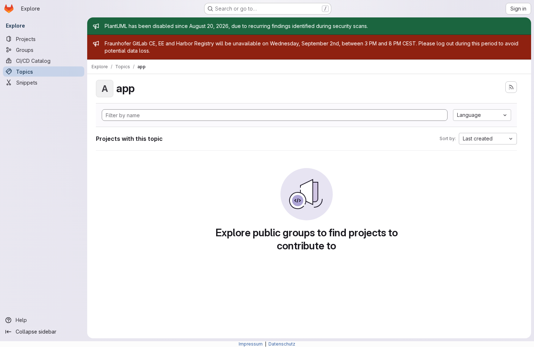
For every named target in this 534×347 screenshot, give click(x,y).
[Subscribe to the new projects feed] (511, 87)
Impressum (251, 344)
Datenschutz (281, 344)
